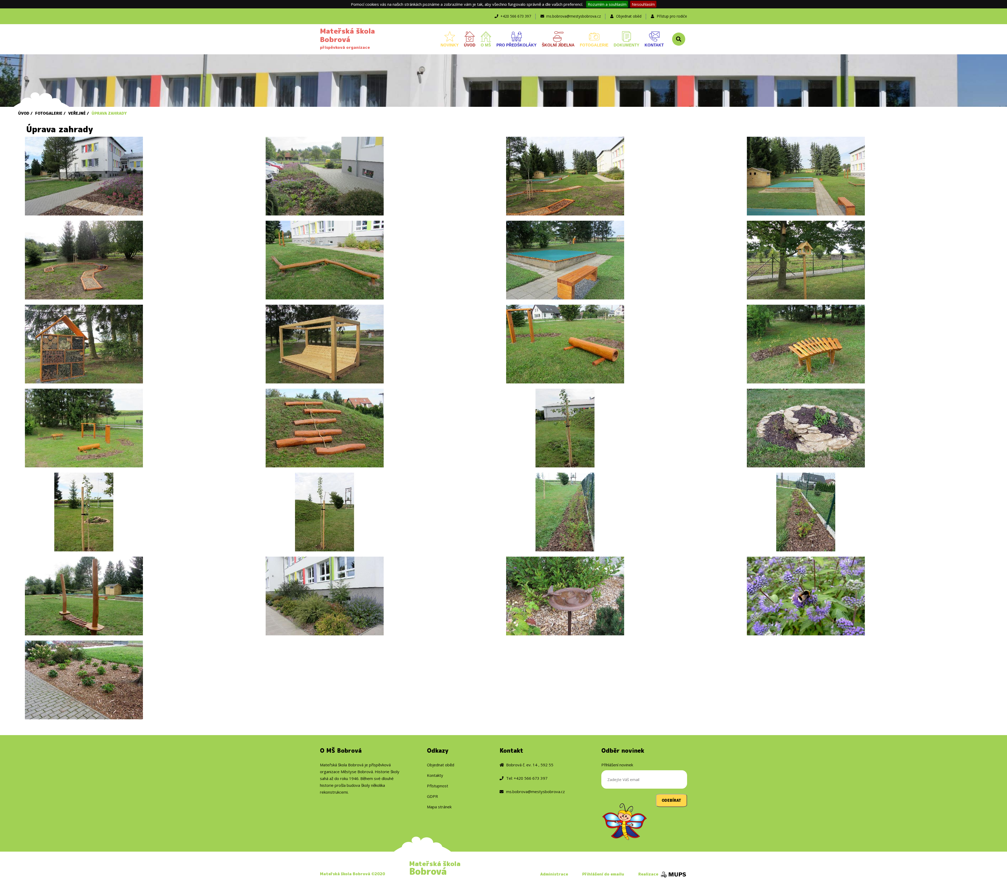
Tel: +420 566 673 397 (527, 778)
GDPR (432, 796)
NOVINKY (450, 45)
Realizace (648, 874)
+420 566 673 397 (515, 16)
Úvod (23, 113)
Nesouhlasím (643, 4)
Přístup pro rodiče (672, 16)
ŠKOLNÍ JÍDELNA (558, 45)
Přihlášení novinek (617, 764)
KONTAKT (654, 45)
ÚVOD (469, 45)
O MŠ (486, 45)
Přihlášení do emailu (603, 874)
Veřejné (77, 113)
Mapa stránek (439, 806)
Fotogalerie (48, 113)
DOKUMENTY (626, 45)
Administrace (554, 874)
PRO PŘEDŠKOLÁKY (516, 45)
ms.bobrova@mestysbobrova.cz (573, 16)
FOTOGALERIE (594, 45)
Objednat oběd (628, 16)
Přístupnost (437, 785)
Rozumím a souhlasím (607, 4)
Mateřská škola (434, 868)
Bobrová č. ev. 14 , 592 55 (529, 764)
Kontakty (435, 775)
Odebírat (671, 800)
